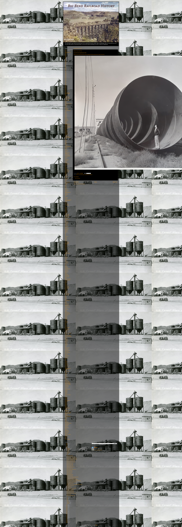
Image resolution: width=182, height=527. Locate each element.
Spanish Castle (67, 381)
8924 (65, 88)
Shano (66, 374)
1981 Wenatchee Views (70, 489)
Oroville (66, 317)
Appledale (66, 108)
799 (65, 83)
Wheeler (66, 426)
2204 (65, 54)
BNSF (66, 129)
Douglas (66, 183)
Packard (66, 319)
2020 (67, 507)
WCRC (66, 418)
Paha (66, 320)
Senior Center (67, 371)
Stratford (66, 390)
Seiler (66, 370)
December (68, 448)
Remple (66, 343)
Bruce (66, 135)
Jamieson (66, 236)
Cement (66, 145)
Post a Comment (77, 178)
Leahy (66, 256)
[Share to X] (88, 173)
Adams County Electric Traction (67, 93)
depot (66, 175)
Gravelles (66, 218)
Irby (65, 235)
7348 (65, 82)
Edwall (66, 186)
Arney (66, 111)
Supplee (66, 391)
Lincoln (66, 258)
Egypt (66, 187)
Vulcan (66, 405)
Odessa (66, 311)
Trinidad (66, 398)
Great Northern (67, 219)
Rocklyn (66, 354)
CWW (66, 168)
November (68, 449)
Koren (66, 247)
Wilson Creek (67, 431)
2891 (65, 58)
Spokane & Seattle (68, 384)
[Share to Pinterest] (90, 173)
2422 (65, 56)
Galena (66, 207)
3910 (65, 73)
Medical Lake (67, 276)
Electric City (78, 174)
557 (65, 81)
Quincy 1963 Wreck (68, 335)
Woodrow (66, 436)
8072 (65, 84)
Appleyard (66, 109)
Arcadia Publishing (68, 110)
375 (65, 71)
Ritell (65, 346)
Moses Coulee (67, 293)
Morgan (66, 290)
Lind (65, 259)
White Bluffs (67, 427)
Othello (66, 318)
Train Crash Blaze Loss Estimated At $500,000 (74, 480)
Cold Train (66, 150)
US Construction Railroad (88, 174)
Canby (66, 140)
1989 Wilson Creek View (70, 485)
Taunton (66, 392)
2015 (67, 513)
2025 (67, 444)
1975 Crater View (69, 473)
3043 (65, 63)
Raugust (66, 338)
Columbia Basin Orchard (67, 153)
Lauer (66, 255)
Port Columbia (67, 327)
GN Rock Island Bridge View (71, 460)
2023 (67, 447)
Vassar (66, 402)
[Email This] (86, 173)
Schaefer (66, 363)
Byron (66, 138)
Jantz (66, 237)
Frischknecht (67, 205)
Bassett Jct (66, 120)
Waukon (66, 417)
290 (65, 59)
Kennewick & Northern (67, 244)
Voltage (66, 404)
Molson (66, 284)
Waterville (66, 415)
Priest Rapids (67, 329)
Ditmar (66, 177)
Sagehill (66, 361)
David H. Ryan (67, 170)
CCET (66, 144)
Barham (66, 118)
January (68, 503)
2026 (67, 443)
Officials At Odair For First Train (71, 493)
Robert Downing (67, 350)
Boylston (66, 131)
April (67, 499)
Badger (66, 116)
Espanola (66, 194)
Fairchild (66, 197)
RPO (65, 359)
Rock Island (66, 351)
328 (65, 65)
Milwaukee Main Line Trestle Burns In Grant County (74, 484)
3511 (65, 67)
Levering (66, 257)
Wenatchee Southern (68, 423)
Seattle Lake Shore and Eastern (68, 368)
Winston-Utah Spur (68, 434)
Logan (66, 260)
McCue (66, 273)
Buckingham (67, 136)
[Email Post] (85, 173)
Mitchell (66, 281)
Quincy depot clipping (68, 336)
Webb (66, 419)
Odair (66, 310)
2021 (67, 506)
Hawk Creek (67, 228)
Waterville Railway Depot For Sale (72, 458)
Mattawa (66, 272)
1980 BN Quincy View (70, 474)
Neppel (66, 302)
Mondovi (66, 285)
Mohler (66, 282)
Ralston (66, 337)
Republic (66, 344)
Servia (66, 372)
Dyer (65, 185)
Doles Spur (66, 178)
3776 (65, 72)
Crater (66, 161)
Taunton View (69, 494)
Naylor (66, 298)
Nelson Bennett (67, 300)
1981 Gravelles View (70, 468)
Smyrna (66, 379)
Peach (66, 325)
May (67, 498)
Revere (66, 345)
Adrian (66, 95)
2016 (67, 512)
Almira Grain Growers (68, 103)
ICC (65, 234)
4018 (65, 74)
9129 (65, 90)
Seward (66, 373)
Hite (65, 233)
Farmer (66, 198)
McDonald (66, 274)
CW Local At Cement (70, 475)
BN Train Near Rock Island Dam (71, 488)
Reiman (66, 342)
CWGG (66, 167)
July (67, 454)
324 (65, 64)
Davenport (66, 169)
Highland (66, 229)
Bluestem (66, 128)
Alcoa (66, 101)
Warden (66, 409)
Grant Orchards (67, 217)
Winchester (66, 432)
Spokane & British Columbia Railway (67, 383)
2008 (67, 522)
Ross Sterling (67, 355)
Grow (66, 220)
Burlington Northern (68, 137)
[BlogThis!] (87, 173)
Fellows (66, 201)
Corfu (66, 158)
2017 (67, 511)
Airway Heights (67, 100)
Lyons (66, 264)
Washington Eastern (68, 412)
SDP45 (96, 447)
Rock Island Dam (67, 352)
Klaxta (66, 245)
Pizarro (66, 326)
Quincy (66, 334)
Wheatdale (66, 425)
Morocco (66, 291)
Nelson (66, 299)
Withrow (66, 435)
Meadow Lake (67, 275)
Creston (66, 162)
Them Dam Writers (68, 394)
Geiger (66, 208)
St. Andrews (67, 385)
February (68, 502)
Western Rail (67, 424)
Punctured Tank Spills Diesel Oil (71, 478)
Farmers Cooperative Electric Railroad (68, 200)
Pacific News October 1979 (71, 495)
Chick (66, 149)
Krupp (66, 248)
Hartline (66, 227)
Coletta (66, 151)
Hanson (66, 225)
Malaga (66, 266)
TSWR (66, 399)
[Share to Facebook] (89, 173)
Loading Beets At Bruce (70, 483)
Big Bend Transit (67, 127)
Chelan (66, 148)
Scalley (66, 362)
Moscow (66, 292)
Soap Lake (66, 380)
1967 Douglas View (69, 470)
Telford (66, 393)
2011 (67, 518)
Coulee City (66, 159)
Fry (65, 206)
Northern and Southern (67, 305)
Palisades (66, 321)
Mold (65, 283)
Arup (65, 112)
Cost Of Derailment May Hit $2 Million (72, 479)
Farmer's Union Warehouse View (71, 459)
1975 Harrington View (70, 465)
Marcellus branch (67, 268)
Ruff (65, 360)
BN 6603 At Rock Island (70, 490)
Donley (66, 179)
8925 (65, 89)
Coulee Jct (66, 160)
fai (65, 196)
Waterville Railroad (68, 416)
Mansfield (66, 267)
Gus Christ (66, 221)
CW (65, 166)
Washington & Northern (67, 410)
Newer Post (76, 182)
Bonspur (66, 130)
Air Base (66, 99)
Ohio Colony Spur (67, 313)
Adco (65, 94)
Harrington (66, 226)
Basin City (66, 119)
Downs (66, 184)
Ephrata (66, 191)
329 (65, 66)
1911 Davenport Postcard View (71, 469)
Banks (66, 117)
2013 (67, 516)
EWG (66, 195)
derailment (66, 176)
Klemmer (66, 246)
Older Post (115, 182)
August (68, 453)
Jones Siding (67, 242)
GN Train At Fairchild (70, 455)
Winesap (66, 433)
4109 (65, 75)
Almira (66, 102)
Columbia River (67, 154)
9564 (65, 91)
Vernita (66, 403)
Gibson (66, 209)
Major (66, 265)
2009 (67, 521)
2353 (65, 55)
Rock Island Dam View (70, 463)
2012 (67, 517)
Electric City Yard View (70, 464)
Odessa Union (67, 312)
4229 (65, 80)
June (67, 497)
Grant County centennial (67, 216)
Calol (65, 139)
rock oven (66, 353)
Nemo (66, 301)
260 (65, 57)
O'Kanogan (66, 309)
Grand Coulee (82, 174)
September (68, 452)
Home (95, 182)
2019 (67, 508)
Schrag (66, 367)
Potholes (66, 328)
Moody (66, 289)
